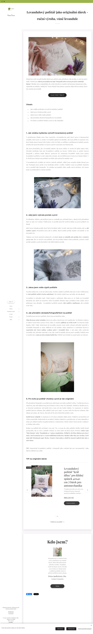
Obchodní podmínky (6, 607)
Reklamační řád (15, 607)
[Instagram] (2, 1)
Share (29, 594)
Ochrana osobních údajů (11, 608)
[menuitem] (10, 306)
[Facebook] (4, 1)
